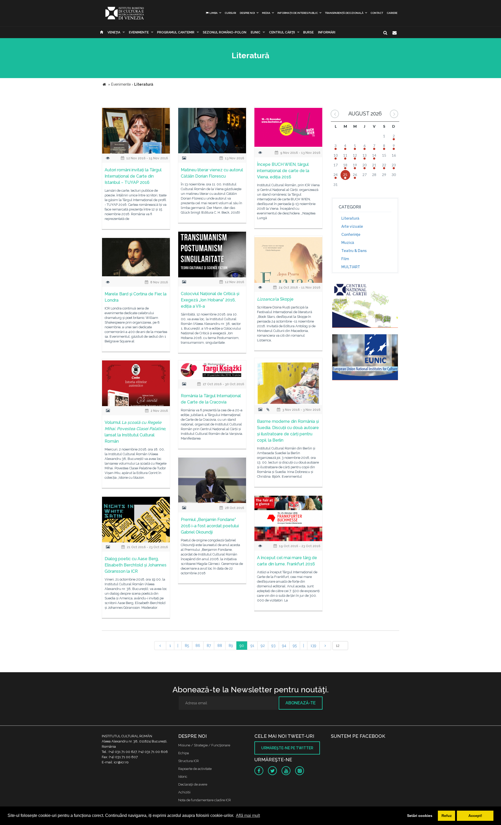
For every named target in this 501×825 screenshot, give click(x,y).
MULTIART (350, 267)
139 (313, 645)
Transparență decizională (344, 12)
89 (231, 645)
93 (273, 645)
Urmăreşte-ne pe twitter (287, 748)
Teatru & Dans (354, 251)
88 (219, 645)
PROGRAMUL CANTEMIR (175, 32)
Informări (326, 32)
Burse (308, 32)
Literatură (350, 218)
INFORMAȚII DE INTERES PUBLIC (297, 12)
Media (266, 12)
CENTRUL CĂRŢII (282, 32)
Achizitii (184, 792)
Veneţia (114, 32)
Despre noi (247, 12)
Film (345, 259)
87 (209, 645)
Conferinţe (350, 234)
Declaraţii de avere (192, 784)
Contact (377, 12)
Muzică (347, 243)
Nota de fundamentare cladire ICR (204, 800)
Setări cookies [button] (419, 816)
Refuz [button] (447, 816)
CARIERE (392, 12)
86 (197, 645)
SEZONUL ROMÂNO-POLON (224, 32)
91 (252, 645)
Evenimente (139, 32)
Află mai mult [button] (248, 815)
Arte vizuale (352, 226)
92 (263, 645)
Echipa (183, 753)
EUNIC (255, 32)
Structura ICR (188, 761)
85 (187, 645)
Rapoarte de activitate (195, 769)
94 (284, 645)
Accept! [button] (475, 816)
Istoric (182, 777)
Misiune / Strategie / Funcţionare (204, 745)
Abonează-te (300, 702)
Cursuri (230, 12)
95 (295, 645)
